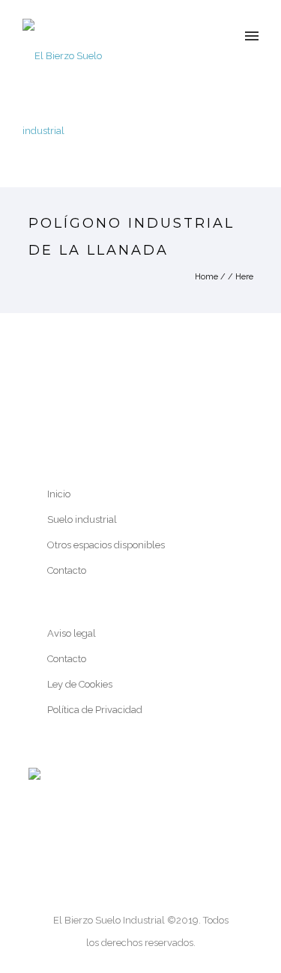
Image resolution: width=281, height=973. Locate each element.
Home (206, 277)
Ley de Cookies (79, 684)
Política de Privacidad (94, 709)
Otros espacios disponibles (106, 545)
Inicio (58, 494)
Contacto (66, 570)
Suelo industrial (82, 519)
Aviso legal (71, 633)
